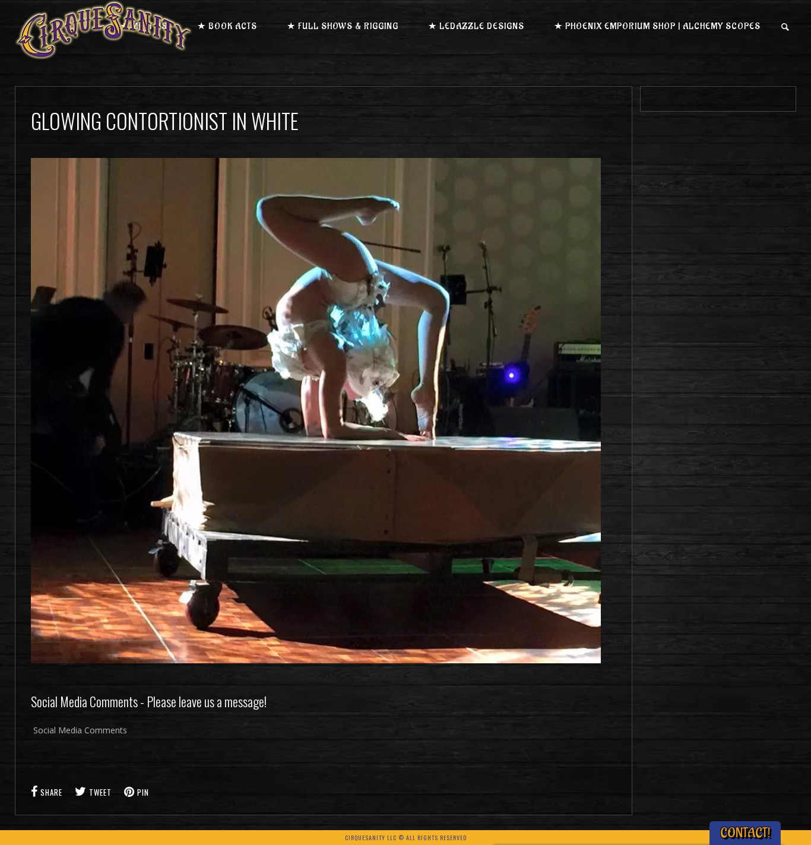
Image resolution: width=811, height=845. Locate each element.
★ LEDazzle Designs (476, 26)
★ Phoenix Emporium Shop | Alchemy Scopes (657, 26)
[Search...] (785, 27)
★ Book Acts (227, 26)
